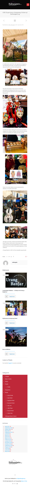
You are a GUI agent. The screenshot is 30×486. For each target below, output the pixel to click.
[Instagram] (17, 483)
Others (6, 381)
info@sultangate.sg (20, 478)
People (6, 384)
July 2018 (7, 448)
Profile (8, 387)
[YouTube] (15, 483)
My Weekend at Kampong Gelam (10, 318)
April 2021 (7, 426)
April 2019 (7, 436)
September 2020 (8, 427)
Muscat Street (10, 410)
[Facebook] (13, 483)
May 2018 (7, 451)
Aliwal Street (10, 395)
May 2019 (7, 435)
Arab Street (9, 398)
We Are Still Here (6, 349)
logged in (10, 363)
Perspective (7, 389)
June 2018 (7, 449)
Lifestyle (7, 376)
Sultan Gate (9, 413)
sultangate (12, 24)
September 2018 (8, 445)
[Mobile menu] (28, 4)
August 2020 (8, 429)
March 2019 (7, 438)
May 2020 (7, 430)
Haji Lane (9, 405)
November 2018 (8, 442)
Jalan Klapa (10, 408)
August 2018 (8, 447)
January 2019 (8, 441)
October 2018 (8, 444)
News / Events (8, 379)
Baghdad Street (10, 400)
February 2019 (8, 439)
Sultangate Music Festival (10, 416)
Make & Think (24, 481)
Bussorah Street (10, 403)
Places (6, 392)
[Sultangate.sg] (15, 4)
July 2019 (7, 433)
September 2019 (8, 432)
